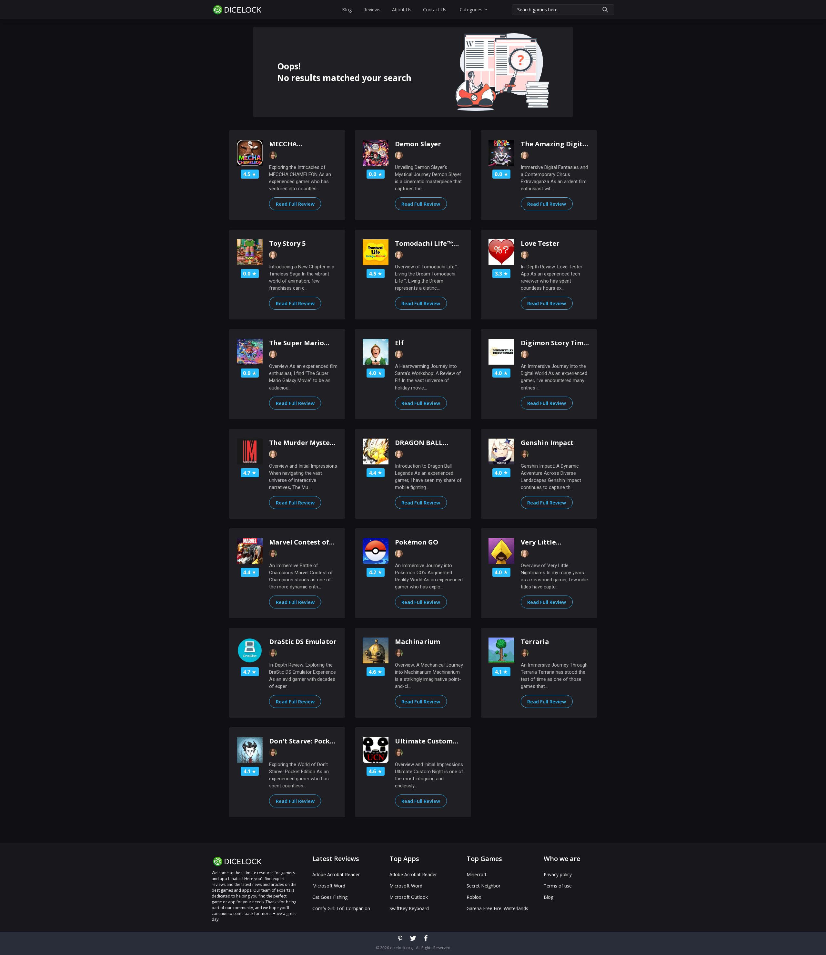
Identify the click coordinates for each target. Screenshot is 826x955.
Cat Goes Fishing (330, 897)
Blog (347, 9)
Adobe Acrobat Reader (336, 874)
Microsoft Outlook (408, 897)
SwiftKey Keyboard (409, 908)
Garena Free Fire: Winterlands (497, 908)
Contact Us (434, 9)
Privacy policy (558, 874)
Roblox (474, 897)
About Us (401, 9)
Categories (471, 9)
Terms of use (558, 886)
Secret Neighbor (483, 886)
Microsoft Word (328, 886)
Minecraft (477, 874)
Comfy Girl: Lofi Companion (341, 908)
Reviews (371, 9)
